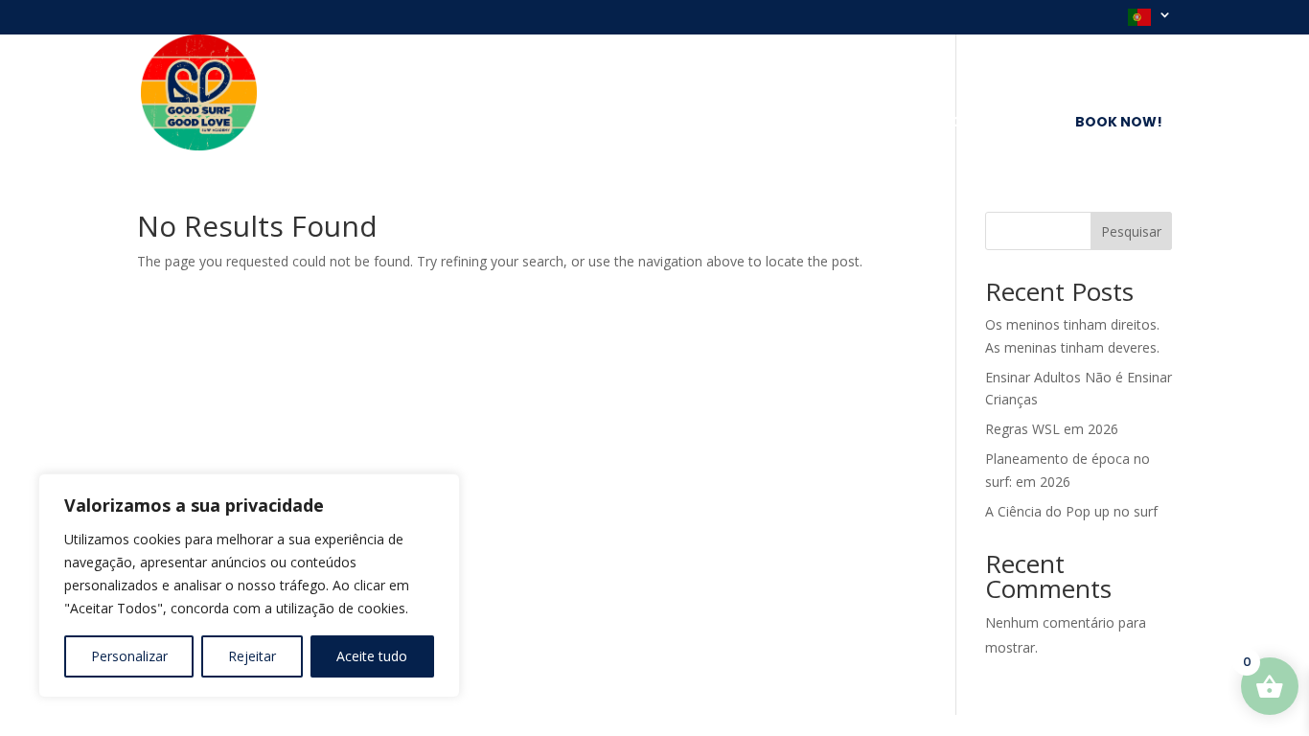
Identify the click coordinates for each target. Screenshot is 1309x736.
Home (436, 123)
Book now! (1118, 121)
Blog (722, 123)
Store (789, 123)
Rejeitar (252, 656)
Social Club (881, 123)
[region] (249, 585)
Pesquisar (1131, 231)
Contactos (996, 123)
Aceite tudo (371, 656)
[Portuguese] (1150, 21)
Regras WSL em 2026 (1051, 429)
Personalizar (129, 656)
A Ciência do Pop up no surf (1071, 511)
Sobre (504, 123)
